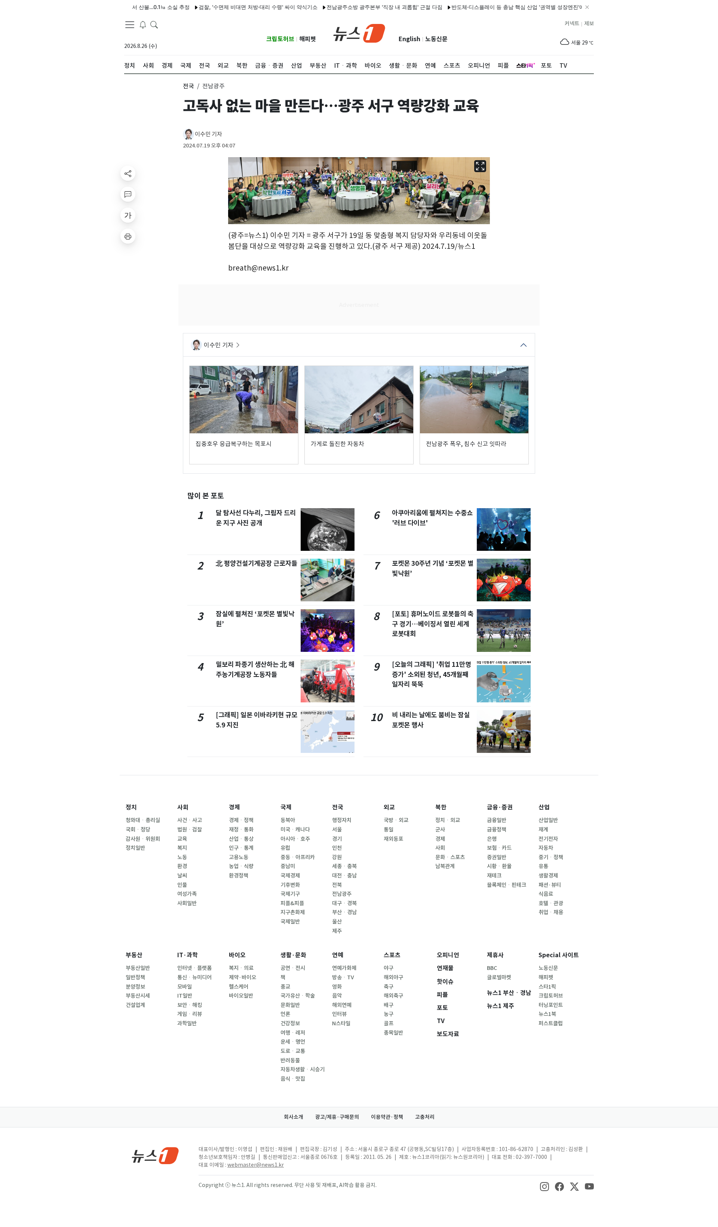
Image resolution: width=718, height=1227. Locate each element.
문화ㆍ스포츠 (450, 857)
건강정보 (290, 1023)
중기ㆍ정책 (550, 857)
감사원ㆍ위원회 (143, 839)
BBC (492, 968)
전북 (337, 885)
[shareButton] (127, 173)
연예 (337, 955)
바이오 (237, 955)
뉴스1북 (547, 1014)
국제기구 (290, 894)
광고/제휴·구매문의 (337, 1117)
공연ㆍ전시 (292, 968)
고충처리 (425, 1117)
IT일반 (184, 995)
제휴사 (495, 955)
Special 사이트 (558, 955)
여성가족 (187, 894)
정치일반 (135, 848)
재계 (543, 829)
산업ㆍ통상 (241, 839)
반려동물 (290, 1060)
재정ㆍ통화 (241, 829)
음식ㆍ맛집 (292, 1078)
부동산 (134, 955)
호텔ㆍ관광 (550, 903)
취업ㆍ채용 (550, 912)
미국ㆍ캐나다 (295, 829)
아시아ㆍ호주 (295, 839)
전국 (337, 807)
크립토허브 (280, 39)
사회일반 (187, 903)
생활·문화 (293, 955)
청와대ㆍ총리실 (143, 820)
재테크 (494, 875)
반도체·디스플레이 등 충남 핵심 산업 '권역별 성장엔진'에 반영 (499, 7)
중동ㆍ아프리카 (297, 857)
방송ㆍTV (343, 977)
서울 (337, 829)
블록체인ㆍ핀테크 (506, 885)
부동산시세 (138, 995)
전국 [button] (188, 86)
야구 (388, 968)
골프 (388, 1023)
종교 (285, 986)
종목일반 (393, 1032)
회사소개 (293, 1117)
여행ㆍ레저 (292, 1032)
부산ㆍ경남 (344, 912)
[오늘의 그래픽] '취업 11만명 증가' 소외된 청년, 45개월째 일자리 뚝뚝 (431, 674)
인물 (182, 885)
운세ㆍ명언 (292, 1041)
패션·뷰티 (549, 885)
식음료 (545, 894)
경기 (337, 839)
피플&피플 (292, 903)
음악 (337, 995)
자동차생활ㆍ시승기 (302, 1069)
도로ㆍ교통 (292, 1051)
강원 (337, 857)
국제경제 (290, 875)
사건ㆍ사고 (189, 820)
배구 (388, 1005)
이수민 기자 (208, 134)
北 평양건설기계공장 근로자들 (256, 563)
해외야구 (393, 977)
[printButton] (127, 236)
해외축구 (393, 995)
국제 (286, 807)
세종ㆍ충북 (344, 866)
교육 (182, 839)
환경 (182, 866)
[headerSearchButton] (154, 24)
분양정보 (135, 986)
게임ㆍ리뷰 (189, 1014)
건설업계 (135, 1005)
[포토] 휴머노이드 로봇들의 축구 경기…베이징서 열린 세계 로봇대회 (432, 624)
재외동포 (393, 839)
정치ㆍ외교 (447, 820)
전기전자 (548, 839)
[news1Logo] (155, 1155)
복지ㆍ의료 (241, 968)
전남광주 (342, 894)
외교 (389, 807)
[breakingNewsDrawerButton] (143, 24)
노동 (182, 857)
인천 (337, 848)
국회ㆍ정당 (138, 829)
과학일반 (187, 1023)
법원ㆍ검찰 (189, 829)
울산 (337, 921)
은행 (492, 839)
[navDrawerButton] (129, 24)
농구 (388, 1014)
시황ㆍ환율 (499, 866)
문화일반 (290, 1005)
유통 (543, 866)
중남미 (287, 866)
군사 (440, 829)
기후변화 (290, 885)
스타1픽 (547, 986)
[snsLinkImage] (544, 1186)
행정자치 (342, 820)
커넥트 (572, 23)
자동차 (545, 848)
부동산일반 (138, 968)
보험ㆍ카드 (499, 848)
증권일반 (496, 857)
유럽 (285, 848)
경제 (234, 807)
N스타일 (341, 1023)
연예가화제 (344, 968)
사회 (182, 807)
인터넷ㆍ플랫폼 (194, 968)
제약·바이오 (242, 977)
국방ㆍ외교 (396, 820)
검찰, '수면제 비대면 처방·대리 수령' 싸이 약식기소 (233, 7)
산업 (544, 807)
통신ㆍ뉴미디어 (194, 977)
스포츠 (392, 955)
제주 (337, 931)
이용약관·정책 (387, 1117)
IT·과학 (187, 955)
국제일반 (290, 921)
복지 (182, 848)
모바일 (184, 986)
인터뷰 (339, 1014)
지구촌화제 (292, 912)
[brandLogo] (359, 32)
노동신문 (436, 39)
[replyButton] (127, 194)
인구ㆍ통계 (241, 848)
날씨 (182, 875)
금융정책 (496, 829)
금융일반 (496, 820)
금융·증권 (500, 807)
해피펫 (307, 39)
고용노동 (238, 857)
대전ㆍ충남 (344, 875)
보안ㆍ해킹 (189, 1005)
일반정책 (135, 977)
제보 (589, 23)
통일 (388, 829)
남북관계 (445, 866)
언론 (285, 1014)
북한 (441, 807)
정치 (131, 807)
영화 (337, 986)
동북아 (287, 820)
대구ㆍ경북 (344, 903)
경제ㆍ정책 (241, 820)
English (409, 39)
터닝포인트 (550, 1005)
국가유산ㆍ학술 (297, 995)
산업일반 (548, 820)
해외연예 (342, 1005)
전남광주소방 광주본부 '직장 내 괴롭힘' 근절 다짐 (360, 7)
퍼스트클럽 (550, 1023)
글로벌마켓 (499, 977)
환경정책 (238, 875)
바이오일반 (241, 995)
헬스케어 (238, 986)
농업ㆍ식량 (241, 866)
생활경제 (548, 875)
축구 (388, 986)
